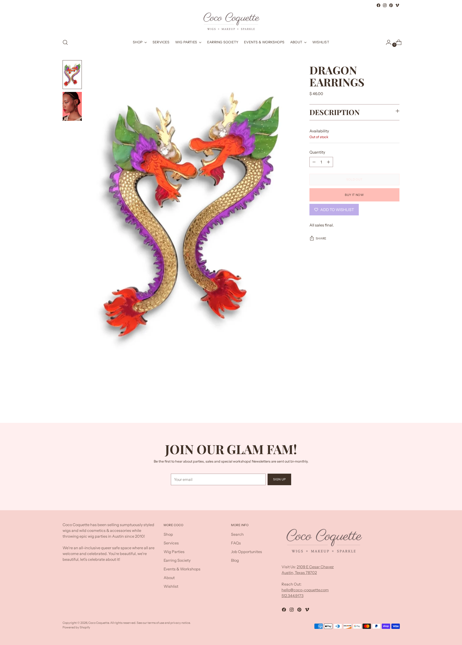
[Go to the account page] (386, 42)
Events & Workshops (182, 569)
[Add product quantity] (328, 162)
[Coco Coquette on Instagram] (385, 5)
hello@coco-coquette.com (305, 589)
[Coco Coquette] (231, 21)
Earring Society (177, 560)
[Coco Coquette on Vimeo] (397, 5)
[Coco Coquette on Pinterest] (391, 5)
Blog (235, 560)
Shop (168, 534)
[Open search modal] (65, 42)
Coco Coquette (98, 623)
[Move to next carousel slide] (395, 406)
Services (171, 543)
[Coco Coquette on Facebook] (378, 5)
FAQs (236, 543)
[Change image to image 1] (72, 74)
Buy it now (354, 195)
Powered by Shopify (76, 627)
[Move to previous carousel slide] (384, 406)
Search (237, 534)
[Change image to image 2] (72, 106)
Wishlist (171, 586)
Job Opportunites (246, 551)
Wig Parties (174, 551)
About (169, 577)
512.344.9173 (292, 595)
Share (321, 238)
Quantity (317, 152)
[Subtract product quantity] (314, 162)
